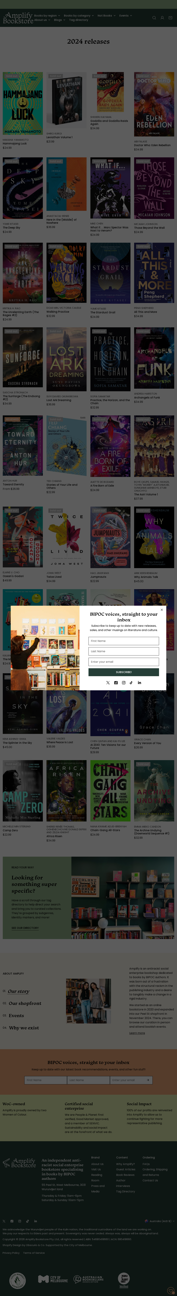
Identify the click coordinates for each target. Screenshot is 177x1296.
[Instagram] (123, 682)
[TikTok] (131, 682)
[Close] (161, 609)
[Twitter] (108, 682)
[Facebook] (116, 682)
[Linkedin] (139, 682)
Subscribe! (124, 672)
